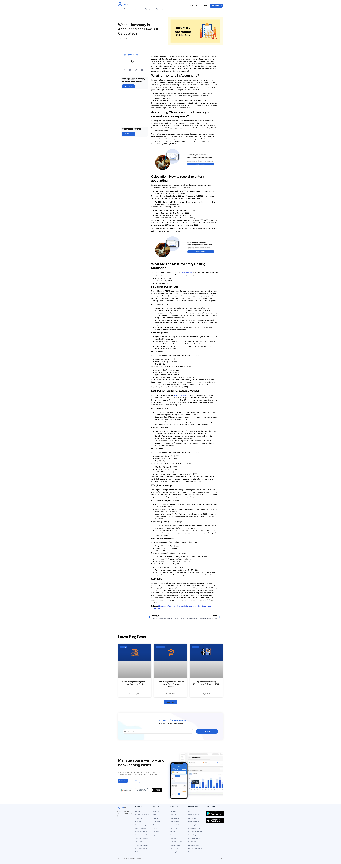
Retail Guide (174, 848)
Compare (173, 831)
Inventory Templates (194, 838)
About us (173, 811)
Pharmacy (156, 818)
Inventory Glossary (176, 845)
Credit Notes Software (141, 838)
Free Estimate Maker (194, 828)
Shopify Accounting (141, 831)
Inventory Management (142, 814)
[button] (141, 55)
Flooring (155, 828)
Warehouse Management (142, 825)
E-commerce (156, 821)
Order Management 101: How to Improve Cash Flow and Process (170, 684)
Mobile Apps (139, 841)
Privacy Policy (174, 818)
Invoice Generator (193, 814)
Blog (189, 811)
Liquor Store (156, 835)
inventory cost (187, 272)
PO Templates (192, 841)
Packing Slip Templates (195, 848)
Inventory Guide (175, 852)
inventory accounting (180, 395)
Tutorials (173, 835)
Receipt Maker (192, 818)
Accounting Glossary (176, 841)
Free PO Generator (193, 821)
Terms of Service (175, 821)
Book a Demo (174, 814)
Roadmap (173, 838)
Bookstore (156, 831)
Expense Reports (193, 852)
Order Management (140, 828)
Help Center (174, 828)
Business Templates (194, 845)
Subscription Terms (176, 825)
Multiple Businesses (141, 848)
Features (126, 9)
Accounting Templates (195, 825)
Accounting (138, 818)
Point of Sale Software (141, 845)
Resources (159, 9)
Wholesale (156, 811)
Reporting (138, 821)
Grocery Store (157, 825)
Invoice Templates (193, 835)
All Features (138, 852)
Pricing (170, 9)
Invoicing (137, 811)
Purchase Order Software (142, 835)
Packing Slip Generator (195, 831)
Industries (137, 9)
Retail (154, 814)
